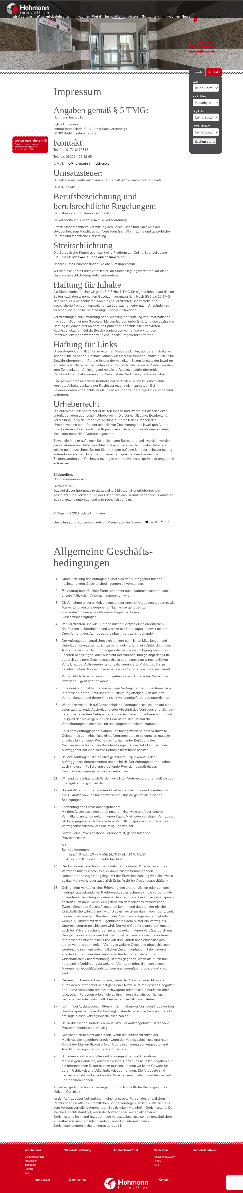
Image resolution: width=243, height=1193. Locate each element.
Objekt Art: (199, 111)
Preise (157, 1160)
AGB (156, 1164)
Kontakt (214, 72)
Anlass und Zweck (164, 1156)
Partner (29, 1168)
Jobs (27, 1173)
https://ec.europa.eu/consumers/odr (98, 257)
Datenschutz (77, 1179)
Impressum (42, 1179)
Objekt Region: (201, 125)
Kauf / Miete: (200, 96)
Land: (196, 81)
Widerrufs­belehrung (53, 16)
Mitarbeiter (31, 1160)
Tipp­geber (30, 1164)
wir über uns (23, 16)
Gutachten (150, 16)
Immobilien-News (176, 16)
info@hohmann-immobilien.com (88, 163)
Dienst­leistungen (34, 1156)
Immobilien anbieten (121, 16)
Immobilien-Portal (87, 16)
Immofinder (200, 72)
